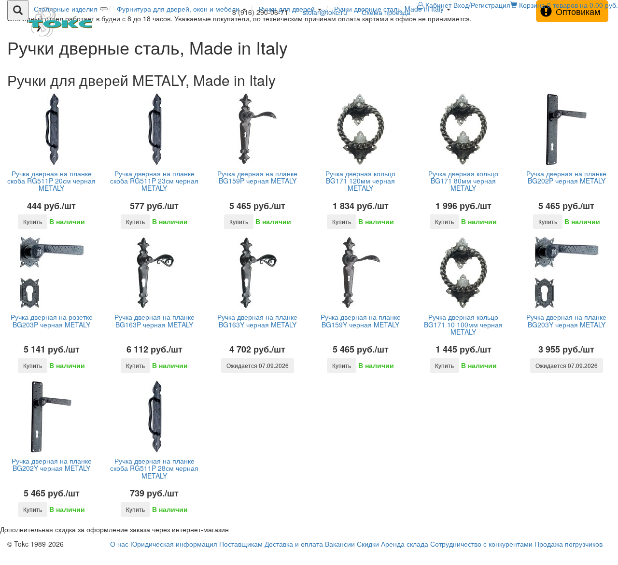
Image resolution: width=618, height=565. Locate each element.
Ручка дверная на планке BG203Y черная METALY (566, 320)
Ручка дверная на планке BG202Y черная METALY (52, 464)
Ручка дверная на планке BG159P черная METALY (257, 177)
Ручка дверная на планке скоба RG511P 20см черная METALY (51, 181)
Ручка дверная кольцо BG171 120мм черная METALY (360, 181)
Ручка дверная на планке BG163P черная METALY (154, 320)
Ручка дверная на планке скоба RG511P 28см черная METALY (154, 468)
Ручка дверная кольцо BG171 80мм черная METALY (463, 181)
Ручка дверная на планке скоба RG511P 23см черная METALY (154, 181)
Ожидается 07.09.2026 (257, 365)
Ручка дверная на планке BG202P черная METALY (566, 177)
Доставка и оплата (294, 544)
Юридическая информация (173, 544)
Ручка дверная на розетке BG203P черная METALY (52, 320)
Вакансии (340, 544)
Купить (32, 221)
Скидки (368, 544)
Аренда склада (404, 544)
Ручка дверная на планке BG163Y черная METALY (257, 320)
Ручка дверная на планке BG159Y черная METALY (361, 320)
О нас (119, 544)
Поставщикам (241, 544)
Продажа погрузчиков (568, 544)
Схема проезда (386, 12)
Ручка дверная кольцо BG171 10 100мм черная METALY (463, 324)
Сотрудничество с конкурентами (481, 544)
